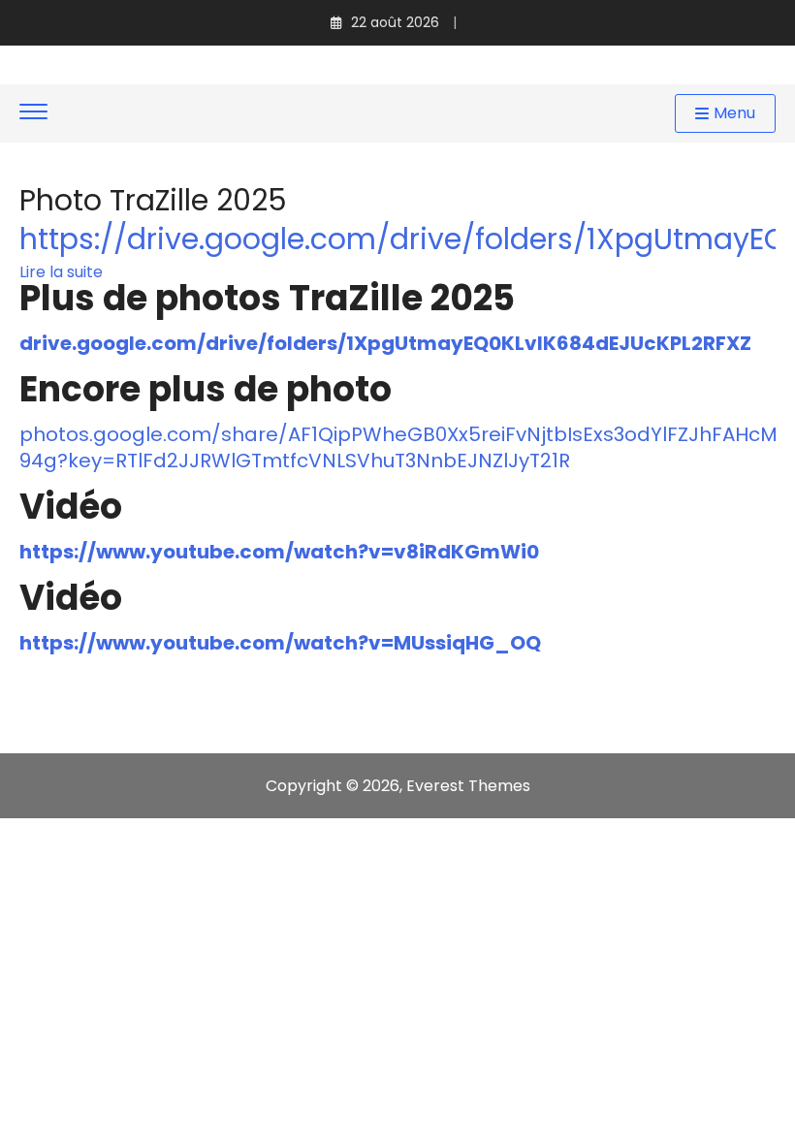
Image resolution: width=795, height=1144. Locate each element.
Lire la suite (61, 272)
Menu (734, 113)
